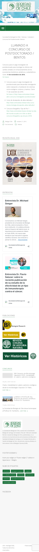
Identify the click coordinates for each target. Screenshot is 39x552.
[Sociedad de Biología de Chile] (18, 6)
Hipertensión (30, 475)
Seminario (6, 479)
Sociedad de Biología (18, 479)
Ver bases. (9, 94)
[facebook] (35, 15)
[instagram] (28, 15)
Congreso (28, 471)
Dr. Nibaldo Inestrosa (9, 475)
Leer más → (6, 390)
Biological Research (17, 471)
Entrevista (21, 475)
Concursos (7, 369)
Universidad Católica (9, 482)
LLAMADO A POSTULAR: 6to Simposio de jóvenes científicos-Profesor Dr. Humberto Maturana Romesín (25, 398)
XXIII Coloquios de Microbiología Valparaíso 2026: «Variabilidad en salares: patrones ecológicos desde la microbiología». (25, 375)
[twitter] (31, 15)
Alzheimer (6, 471)
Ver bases (5, 77)
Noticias (20, 124)
